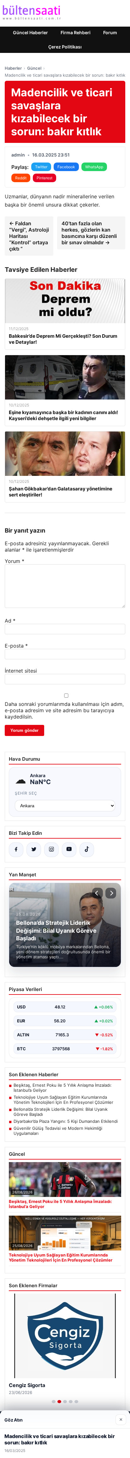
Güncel (34, 68)
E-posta (16, 646)
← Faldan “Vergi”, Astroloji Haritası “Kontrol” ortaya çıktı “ (29, 236)
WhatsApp (94, 166)
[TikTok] (87, 849)
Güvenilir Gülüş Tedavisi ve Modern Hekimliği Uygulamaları (58, 1131)
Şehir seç (26, 793)
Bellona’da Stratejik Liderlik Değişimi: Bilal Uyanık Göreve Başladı (61, 1112)
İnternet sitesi (21, 671)
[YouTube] (69, 849)
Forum (110, 32)
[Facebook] (16, 849)
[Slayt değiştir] (54, 1401)
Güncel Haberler (30, 32)
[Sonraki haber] (110, 893)
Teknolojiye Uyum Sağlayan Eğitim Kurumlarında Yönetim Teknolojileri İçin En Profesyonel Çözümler (63, 1100)
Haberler (13, 68)
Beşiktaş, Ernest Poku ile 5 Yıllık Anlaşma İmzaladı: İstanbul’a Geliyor (63, 1088)
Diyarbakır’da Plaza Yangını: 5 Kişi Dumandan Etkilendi (66, 1121)
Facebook (66, 166)
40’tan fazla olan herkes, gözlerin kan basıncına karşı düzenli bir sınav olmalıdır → (89, 233)
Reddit (21, 178)
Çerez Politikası (65, 46)
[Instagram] (51, 849)
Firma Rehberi (76, 32)
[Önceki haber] (97, 893)
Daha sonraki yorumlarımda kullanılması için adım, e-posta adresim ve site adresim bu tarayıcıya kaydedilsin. (64, 710)
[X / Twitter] (34, 849)
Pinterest (44, 178)
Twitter (41, 166)
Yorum (14, 561)
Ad (10, 620)
